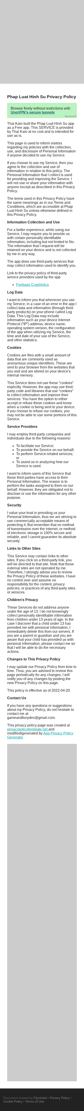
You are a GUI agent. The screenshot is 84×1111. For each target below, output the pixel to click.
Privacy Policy (59, 1098)
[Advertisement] (42, 42)
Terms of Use (34, 1101)
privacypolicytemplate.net (27, 729)
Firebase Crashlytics (32, 285)
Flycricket (40, 1098)
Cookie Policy (12, 1101)
